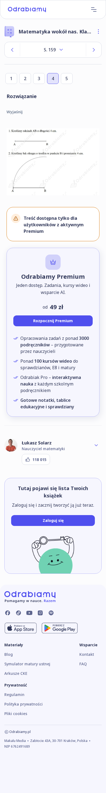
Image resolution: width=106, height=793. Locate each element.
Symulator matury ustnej (27, 663)
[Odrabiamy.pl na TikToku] (18, 613)
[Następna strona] (93, 49)
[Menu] (93, 9)
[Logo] (27, 9)
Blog (8, 654)
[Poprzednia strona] (12, 49)
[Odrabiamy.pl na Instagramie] (40, 613)
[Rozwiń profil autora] (96, 445)
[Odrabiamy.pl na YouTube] (29, 613)
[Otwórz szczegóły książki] (98, 31)
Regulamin (14, 694)
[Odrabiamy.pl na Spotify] (51, 613)
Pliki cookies (15, 713)
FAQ (83, 663)
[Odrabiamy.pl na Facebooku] (7, 613)
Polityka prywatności (23, 704)
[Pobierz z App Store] (20, 628)
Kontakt (86, 654)
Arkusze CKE (15, 673)
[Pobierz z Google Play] (59, 628)
